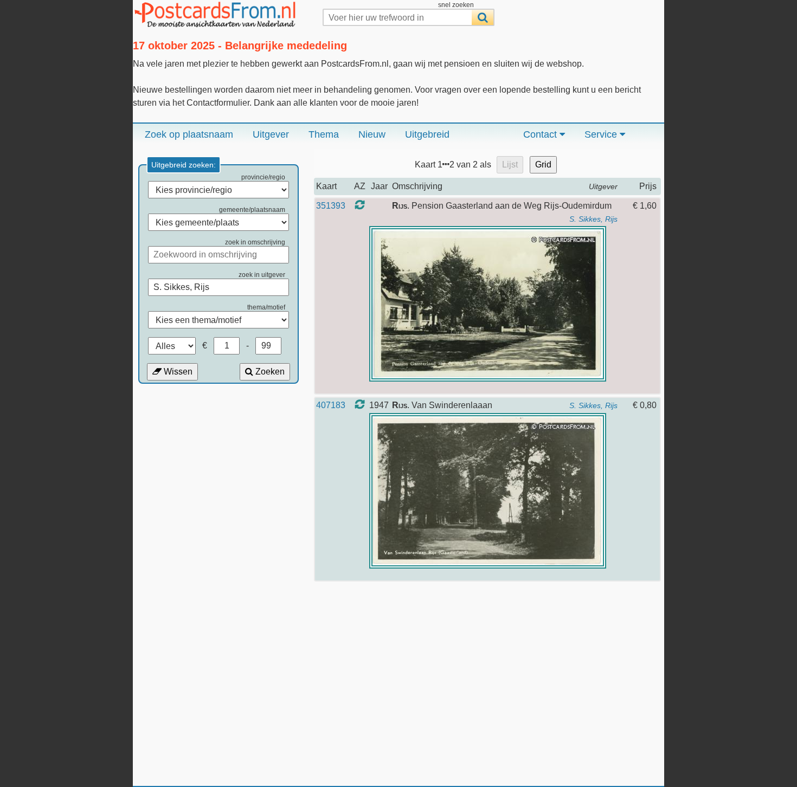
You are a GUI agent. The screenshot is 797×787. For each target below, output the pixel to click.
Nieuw (371, 134)
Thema (323, 134)
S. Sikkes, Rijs (593, 219)
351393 (330, 205)
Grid (543, 164)
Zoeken (269, 371)
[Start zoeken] (482, 17)
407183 (330, 405)
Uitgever (271, 134)
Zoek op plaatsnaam (189, 134)
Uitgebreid (427, 134)
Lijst (510, 164)
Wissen (177, 371)
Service (602, 134)
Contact (541, 134)
